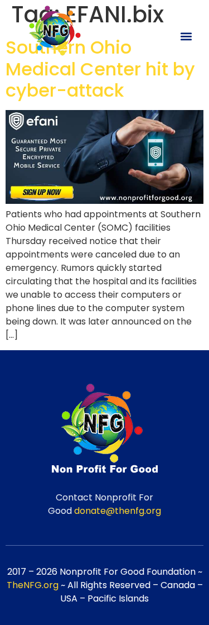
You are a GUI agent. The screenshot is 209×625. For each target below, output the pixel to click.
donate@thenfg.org (117, 510)
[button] (186, 36)
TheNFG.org (33, 585)
